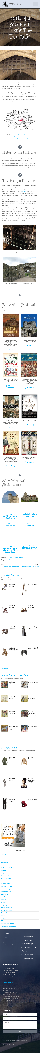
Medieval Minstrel (12, 683)
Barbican (14, 137)
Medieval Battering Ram (13, 649)
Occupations (4, 894)
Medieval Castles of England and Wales (29, 340)
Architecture (12, 557)
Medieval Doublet (31, 758)
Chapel (26, 135)
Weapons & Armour (6, 921)
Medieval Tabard (12, 800)
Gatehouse (28, 139)
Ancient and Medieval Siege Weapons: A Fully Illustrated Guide (11, 422)
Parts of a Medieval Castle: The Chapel (29, 515)
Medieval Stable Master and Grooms (14, 728)
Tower (10, 139)
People (3, 897)
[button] (35, 4)
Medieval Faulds (33, 648)
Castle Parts (19, 557)
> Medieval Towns (27, 940)
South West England (6, 910)
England (3, 873)
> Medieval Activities (27, 951)
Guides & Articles (6, 878)
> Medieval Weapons (27, 944)
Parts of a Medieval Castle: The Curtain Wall (29, 547)
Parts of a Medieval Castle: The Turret (10, 516)
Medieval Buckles (12, 779)
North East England (6, 886)
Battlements (19, 135)
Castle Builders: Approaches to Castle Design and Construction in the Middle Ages (10, 342)
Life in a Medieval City (29, 421)
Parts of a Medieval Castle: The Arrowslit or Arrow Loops (10, 549)
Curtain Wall (16, 141)
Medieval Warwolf (12, 606)
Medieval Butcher (12, 698)
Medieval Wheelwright (32, 698)
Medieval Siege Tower (32, 628)
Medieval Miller (33, 682)
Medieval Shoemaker (12, 712)
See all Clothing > (5, 820)
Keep (30, 135)
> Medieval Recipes (27, 958)
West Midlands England (7, 923)
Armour (3, 860)
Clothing (3, 865)
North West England (6, 889)
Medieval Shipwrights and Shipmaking (33, 713)
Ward (9, 137)
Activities (3, 854)
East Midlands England (7, 868)
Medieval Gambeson (12, 758)
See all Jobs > (4, 741)
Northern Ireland (6, 891)
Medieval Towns (5, 883)
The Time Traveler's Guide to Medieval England (11, 380)
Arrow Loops (22, 137)
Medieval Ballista (12, 585)
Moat (21, 139)
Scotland (3, 902)
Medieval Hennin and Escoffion (31, 780)
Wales (3, 915)
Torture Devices (5, 913)
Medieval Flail (32, 585)
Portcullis (16, 139)
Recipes (3, 899)
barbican (24, 191)
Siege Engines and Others (8, 905)
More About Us (8, 982)
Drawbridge (24, 141)
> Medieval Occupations (28, 947)
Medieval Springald (12, 628)
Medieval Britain (14, 3)
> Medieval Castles (27, 937)
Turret (30, 137)
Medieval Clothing (10, 747)
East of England (5, 870)
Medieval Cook (32, 726)
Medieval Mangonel (31, 606)
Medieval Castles (6, 881)
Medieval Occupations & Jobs (14, 675)
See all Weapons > (5, 668)
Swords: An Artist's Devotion (29, 457)
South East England (6, 907)
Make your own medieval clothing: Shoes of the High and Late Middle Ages (10, 459)
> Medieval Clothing (27, 954)
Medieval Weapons (10, 575)
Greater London (5, 876)
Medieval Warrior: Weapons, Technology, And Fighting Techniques (29, 381)
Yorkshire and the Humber (8, 926)
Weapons (4, 918)
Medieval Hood (32, 800)
